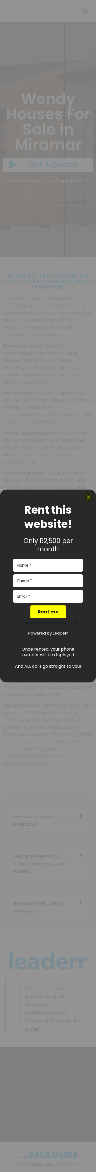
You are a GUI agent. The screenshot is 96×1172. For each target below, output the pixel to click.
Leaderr (60, 633)
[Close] (88, 497)
